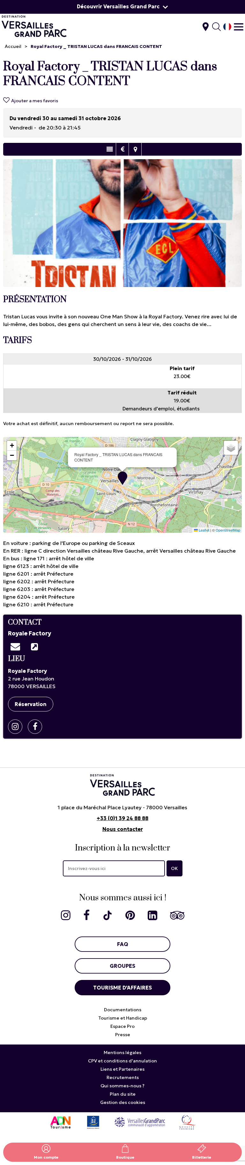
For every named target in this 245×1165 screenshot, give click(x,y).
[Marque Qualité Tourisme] (187, 1122)
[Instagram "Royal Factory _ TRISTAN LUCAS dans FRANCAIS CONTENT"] (17, 726)
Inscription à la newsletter (122, 848)
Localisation (135, 149)
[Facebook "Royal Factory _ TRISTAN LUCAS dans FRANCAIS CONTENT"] (37, 726)
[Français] (227, 27)
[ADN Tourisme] (60, 1122)
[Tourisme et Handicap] (93, 1122)
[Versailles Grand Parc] (139, 1122)
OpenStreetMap (228, 529)
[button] (122, 478)
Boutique (125, 1157)
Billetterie (201, 1157)
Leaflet (203, 529)
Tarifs (122, 149)
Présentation (109, 149)
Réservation (31, 704)
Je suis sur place (205, 26)
